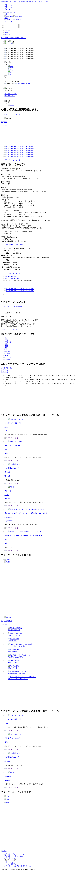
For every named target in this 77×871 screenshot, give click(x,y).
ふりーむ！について (11, 858)
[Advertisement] (15, 399)
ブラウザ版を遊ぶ (7, 368)
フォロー (4, 125)
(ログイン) (4, 370)
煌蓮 (6, 539)
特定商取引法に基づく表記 (14, 856)
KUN (6, 427)
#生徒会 (7, 359)
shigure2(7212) (6, 621)
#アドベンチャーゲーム (12, 115)
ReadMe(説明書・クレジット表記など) (13, 244)
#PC (6, 348)
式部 (6, 449)
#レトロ (7, 34)
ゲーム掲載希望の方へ (12, 864)
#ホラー (7, 30)
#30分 (6, 350)
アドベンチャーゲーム (12, 278)
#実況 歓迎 (8, 342)
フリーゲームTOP (10, 276)
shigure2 (4, 122)
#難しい (7, 351)
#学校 (6, 338)
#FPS (6, 355)
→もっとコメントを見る (9, 329)
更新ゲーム (8, 7)
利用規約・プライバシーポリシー (16, 854)
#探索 (6, 32)
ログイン (23, 38)
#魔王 (6, 346)
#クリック (8, 357)
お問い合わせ (9, 862)
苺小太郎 (8, 472)
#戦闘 (6, 344)
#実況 (6, 340)
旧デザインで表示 (11, 860)
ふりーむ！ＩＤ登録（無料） (10, 38)
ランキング (8, 9)
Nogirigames (8, 517)
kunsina (7, 495)
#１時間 (7, 353)
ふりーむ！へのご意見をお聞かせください (19, 866)
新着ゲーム (8, 5)
